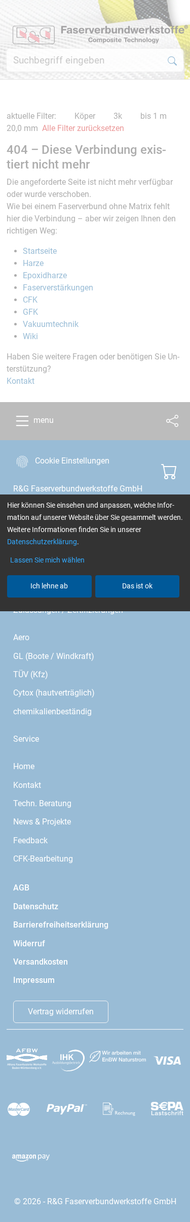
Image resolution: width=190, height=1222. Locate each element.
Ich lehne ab (49, 586)
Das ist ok (137, 586)
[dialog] (95, 611)
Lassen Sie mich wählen (47, 560)
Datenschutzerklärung (42, 542)
